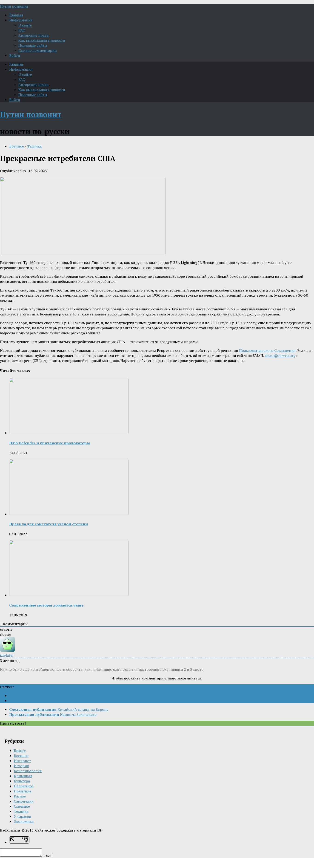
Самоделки (24, 801)
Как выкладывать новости (41, 40)
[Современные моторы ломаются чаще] (69, 595)
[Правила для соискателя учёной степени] (69, 514)
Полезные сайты (32, 45)
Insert (47, 855)
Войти (14, 55)
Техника (34, 146)
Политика (22, 791)
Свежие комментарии (37, 50)
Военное (16, 146)
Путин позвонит (14, 6)
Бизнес (20, 750)
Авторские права (33, 35)
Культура (22, 780)
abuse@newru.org (280, 355)
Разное (20, 796)
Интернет (22, 760)
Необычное (24, 786)
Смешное (22, 806)
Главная (16, 14)
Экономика (24, 821)
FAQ (21, 30)
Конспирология (28, 770)
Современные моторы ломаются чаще (46, 605)
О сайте (25, 25)
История (21, 765)
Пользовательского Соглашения (267, 350)
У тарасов (22, 816)
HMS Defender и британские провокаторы (49, 442)
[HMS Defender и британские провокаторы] (69, 432)
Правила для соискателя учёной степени (48, 523)
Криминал (23, 775)
